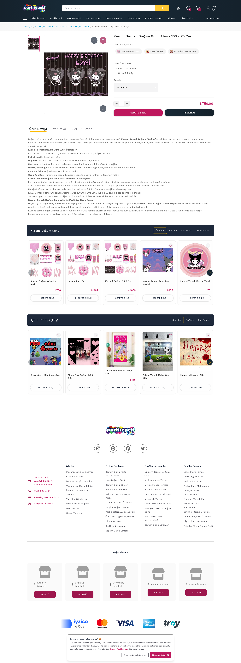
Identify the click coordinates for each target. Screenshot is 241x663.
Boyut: (117, 80)
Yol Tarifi (44, 594)
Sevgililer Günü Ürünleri (197, 512)
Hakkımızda (72, 508)
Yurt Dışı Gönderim (76, 499)
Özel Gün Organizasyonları (119, 516)
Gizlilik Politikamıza (119, 649)
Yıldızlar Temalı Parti (195, 499)
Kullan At (171, 18)
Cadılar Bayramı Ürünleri (197, 516)
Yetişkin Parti (56, 18)
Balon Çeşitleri (74, 18)
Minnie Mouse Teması (156, 485)
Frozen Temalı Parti (155, 489)
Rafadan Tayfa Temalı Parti (198, 526)
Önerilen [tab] (160, 230)
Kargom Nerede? (43, 503)
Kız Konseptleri (93, 18)
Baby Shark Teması (194, 472)
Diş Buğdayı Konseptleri (196, 521)
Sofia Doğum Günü (194, 476)
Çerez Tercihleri (74, 513)
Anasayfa (28, 26)
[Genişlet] (103, 108)
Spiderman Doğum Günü (158, 503)
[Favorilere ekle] (103, 40)
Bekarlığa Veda (37, 18)
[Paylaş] (94, 40)
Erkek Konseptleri (114, 18)
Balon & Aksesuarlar (116, 489)
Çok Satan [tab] (186, 230)
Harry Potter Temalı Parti (157, 494)
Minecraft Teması (153, 499)
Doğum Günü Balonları (156, 525)
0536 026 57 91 (42, 491)
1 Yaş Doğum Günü (115, 480)
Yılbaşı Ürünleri (113, 521)
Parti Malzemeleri (153, 18)
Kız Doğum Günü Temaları (49, 26)
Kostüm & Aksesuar (115, 526)
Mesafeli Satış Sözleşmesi (80, 472)
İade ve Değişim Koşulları (79, 481)
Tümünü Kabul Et (160, 655)
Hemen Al (189, 112)
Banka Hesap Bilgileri (77, 503)
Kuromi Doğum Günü (78, 26)
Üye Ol (215, 9)
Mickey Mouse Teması (156, 480)
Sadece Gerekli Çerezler (135, 655)
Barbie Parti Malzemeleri (197, 486)
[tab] (38, 129)
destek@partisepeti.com (47, 497)
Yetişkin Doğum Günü (117, 507)
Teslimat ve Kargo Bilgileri (80, 486)
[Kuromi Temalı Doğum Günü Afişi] (33, 43)
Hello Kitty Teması (193, 481)
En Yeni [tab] (173, 230)
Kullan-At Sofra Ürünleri (118, 502)
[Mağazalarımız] (179, 8)
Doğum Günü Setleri (116, 530)
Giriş (214, 7)
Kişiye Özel (186, 18)
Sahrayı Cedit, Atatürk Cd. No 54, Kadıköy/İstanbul (44, 481)
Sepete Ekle (138, 112)
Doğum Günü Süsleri (116, 485)
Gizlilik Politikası (75, 476)
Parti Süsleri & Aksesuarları (120, 512)
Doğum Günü (134, 18)
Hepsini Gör (203, 230)
